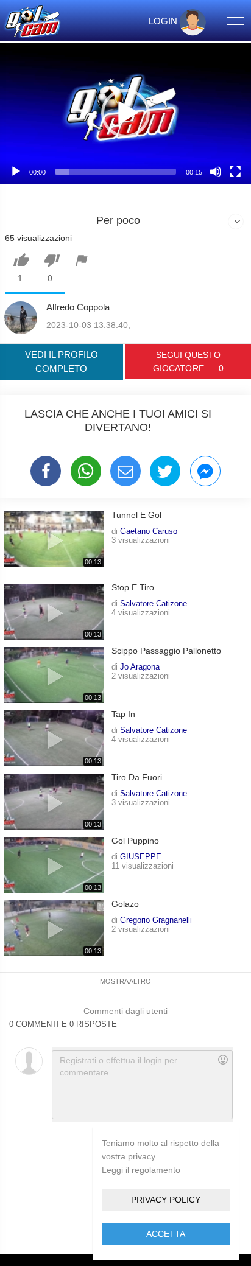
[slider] (115, 172)
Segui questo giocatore (188, 361)
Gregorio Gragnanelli (156, 920)
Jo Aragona (140, 666)
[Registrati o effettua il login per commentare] (142, 1085)
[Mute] (216, 172)
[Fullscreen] (235, 172)
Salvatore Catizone (153, 603)
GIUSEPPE (140, 856)
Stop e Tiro (132, 587)
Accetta (165, 1233)
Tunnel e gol (136, 515)
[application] (125, 113)
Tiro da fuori (136, 777)
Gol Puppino (135, 841)
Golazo (125, 904)
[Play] (16, 172)
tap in (123, 714)
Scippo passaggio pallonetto (166, 651)
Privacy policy (165, 1199)
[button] (125, 113)
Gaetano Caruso (148, 531)
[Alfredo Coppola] (20, 317)
